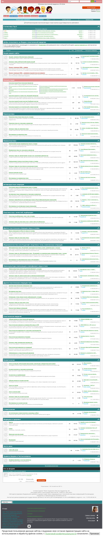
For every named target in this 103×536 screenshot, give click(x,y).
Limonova (84, 298)
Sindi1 (81, 271)
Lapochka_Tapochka (85, 173)
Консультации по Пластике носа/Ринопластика (51, 90)
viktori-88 (86, 97)
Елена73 (6, 34)
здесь (98, 11)
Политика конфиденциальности (36, 508)
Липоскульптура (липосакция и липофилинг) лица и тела (25, 266)
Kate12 (5, 38)
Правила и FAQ (89, 19)
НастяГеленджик (88, 102)
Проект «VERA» (42, 16)
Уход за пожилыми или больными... (45, 32)
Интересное (27, 16)
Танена (83, 450)
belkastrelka (84, 189)
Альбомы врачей (66, 19)
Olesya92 (84, 74)
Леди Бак (86, 375)
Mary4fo (85, 398)
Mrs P (81, 222)
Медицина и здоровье (12, 419)
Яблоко (80, 32)
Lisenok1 (82, 145)
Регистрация (91, 7)
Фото (48, 19)
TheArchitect (84, 249)
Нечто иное (7, 446)
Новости (21, 16)
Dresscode (29, 475)
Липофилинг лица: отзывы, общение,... (46, 38)
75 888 (33, 31)
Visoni (83, 63)
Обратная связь (90, 518)
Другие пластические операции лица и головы (21, 228)
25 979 (33, 32)
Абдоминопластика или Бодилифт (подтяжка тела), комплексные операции (32, 245)
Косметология (9, 360)
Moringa (84, 304)
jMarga (81, 150)
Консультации (34, 16)
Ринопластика (8, 114)
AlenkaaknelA (87, 108)
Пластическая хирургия (12, 316)
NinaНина (86, 392)
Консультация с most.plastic (23, 19)
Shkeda (83, 254)
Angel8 (83, 287)
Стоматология (9, 409)
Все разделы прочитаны (51, 466)
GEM (83, 292)
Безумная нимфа (86, 206)
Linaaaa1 (82, 348)
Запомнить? (99, 1)
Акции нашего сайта (11, 53)
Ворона (82, 326)
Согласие (29, 513)
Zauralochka (83, 423)
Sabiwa (83, 260)
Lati (84, 381)
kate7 (81, 167)
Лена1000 (86, 403)
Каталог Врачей (14, 16)
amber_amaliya (87, 387)
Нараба (82, 429)
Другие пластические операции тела (17, 283)
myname (83, 124)
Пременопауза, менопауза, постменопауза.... (47, 34)
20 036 (33, 36)
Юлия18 (82, 354)
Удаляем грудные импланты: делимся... (46, 31)
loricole (82, 343)
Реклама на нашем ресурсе (34, 516)
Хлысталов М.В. (87, 88)
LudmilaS (82, 162)
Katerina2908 (84, 118)
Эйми (83, 201)
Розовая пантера (88, 370)
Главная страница (90, 515)
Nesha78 (6, 36)
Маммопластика (9, 141)
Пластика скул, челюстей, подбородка (18, 212)
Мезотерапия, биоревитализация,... (45, 36)
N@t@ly (6, 32)
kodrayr (82, 178)
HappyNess (79, 34)
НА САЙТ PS (6, 16)
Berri (83, 239)
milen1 (83, 195)
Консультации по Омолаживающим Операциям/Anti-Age (54, 89)
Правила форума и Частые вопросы (17, 456)
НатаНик (82, 332)
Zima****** (85, 233)
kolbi (83, 57)
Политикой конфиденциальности (60, 533)
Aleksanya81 (85, 68)
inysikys (85, 413)
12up (82, 129)
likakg (81, 320)
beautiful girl (83, 216)
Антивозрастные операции (13, 184)
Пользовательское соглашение (36, 511)
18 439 (33, 38)
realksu (83, 310)
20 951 (33, 34)
